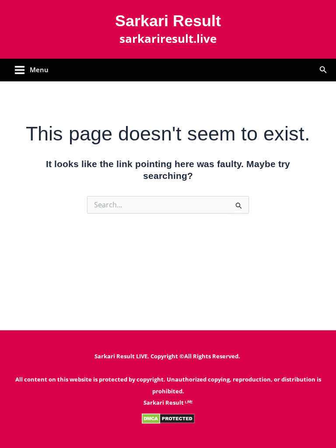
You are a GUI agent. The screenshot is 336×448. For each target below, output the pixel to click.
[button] (323, 70)
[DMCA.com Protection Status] (168, 418)
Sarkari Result (168, 21)
